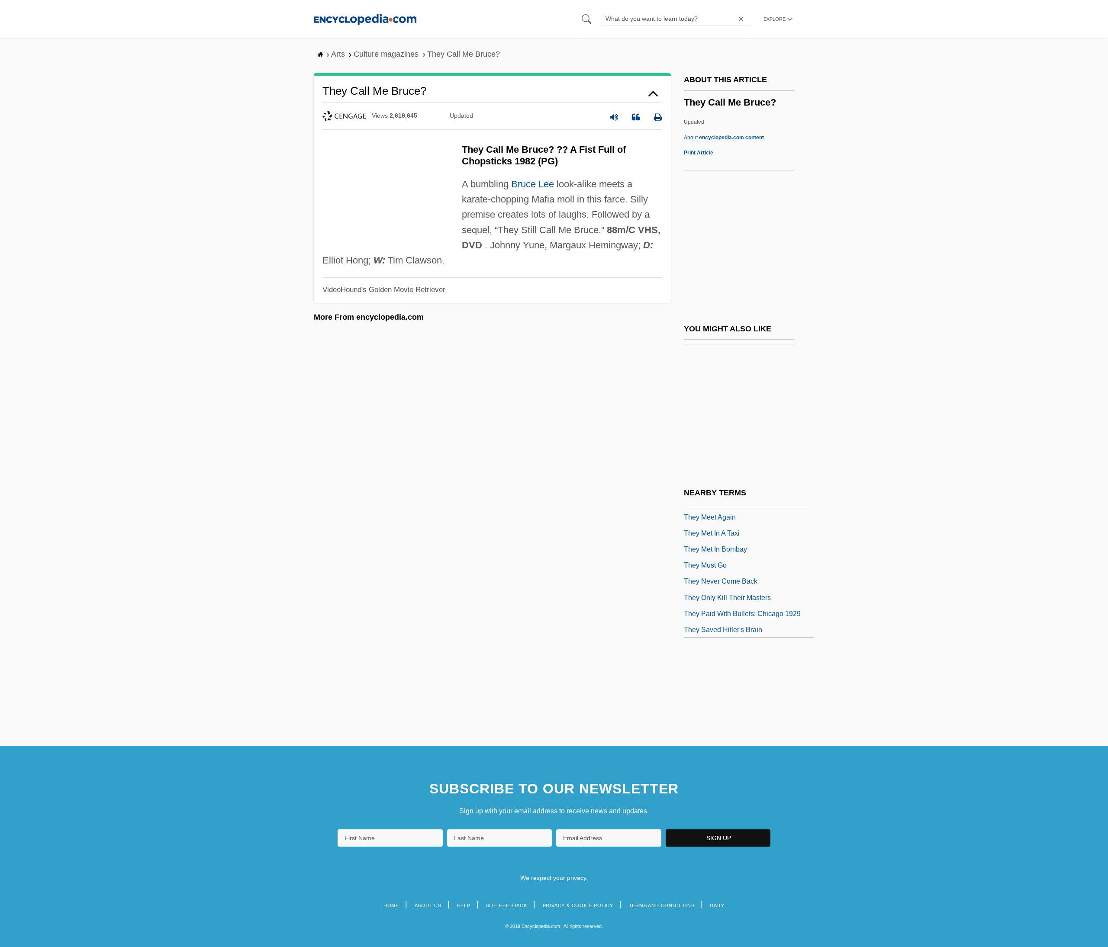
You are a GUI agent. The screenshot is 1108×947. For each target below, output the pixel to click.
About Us (428, 905)
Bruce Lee (532, 184)
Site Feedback (506, 905)
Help (463, 905)
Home (391, 905)
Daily (717, 905)
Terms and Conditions (662, 905)
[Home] (365, 18)
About (724, 138)
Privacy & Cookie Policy (578, 905)
